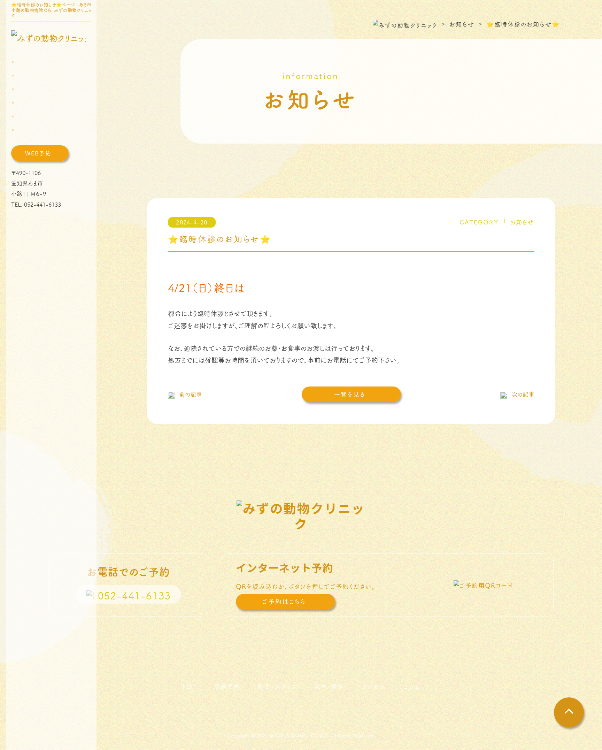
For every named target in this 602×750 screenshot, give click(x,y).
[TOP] (24, 62)
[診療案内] (30, 76)
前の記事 (190, 394)
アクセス (374, 686)
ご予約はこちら (284, 601)
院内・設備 (329, 686)
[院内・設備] (31, 103)
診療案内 (227, 686)
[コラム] (25, 130)
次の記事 (522, 394)
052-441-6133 (42, 204)
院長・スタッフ (277, 686)
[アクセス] (28, 116)
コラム (411, 686)
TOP (189, 686)
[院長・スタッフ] (35, 89)
